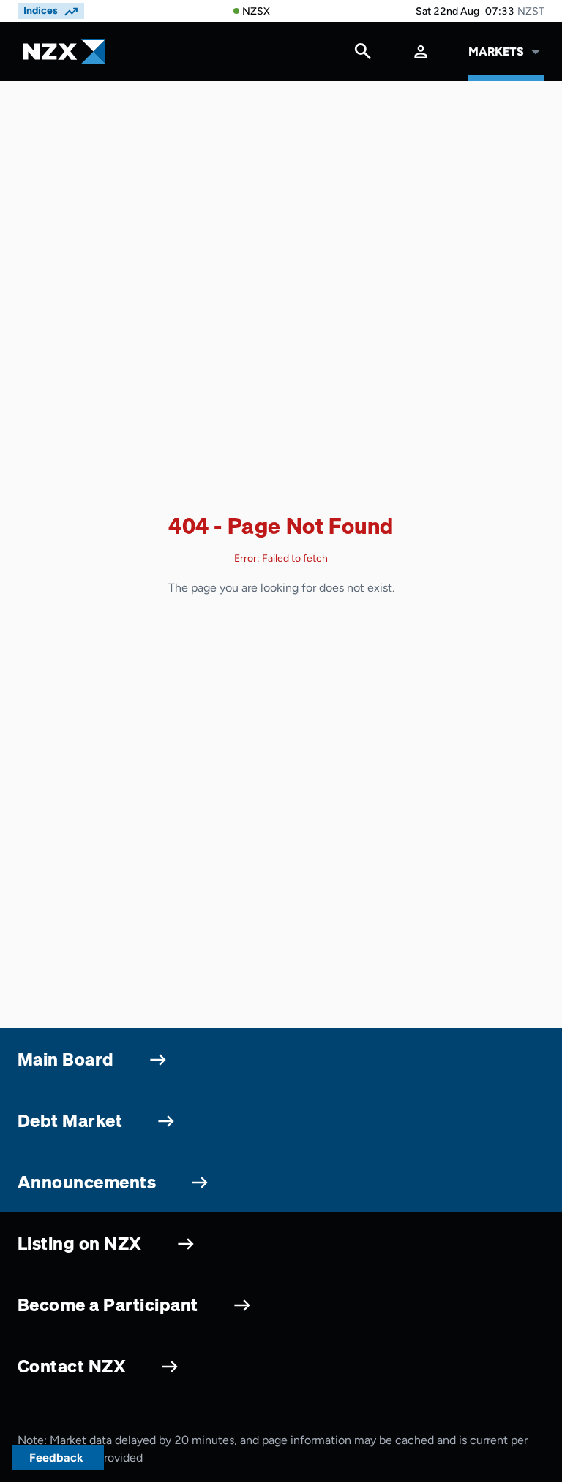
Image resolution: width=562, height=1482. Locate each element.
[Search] (363, 55)
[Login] (420, 51)
